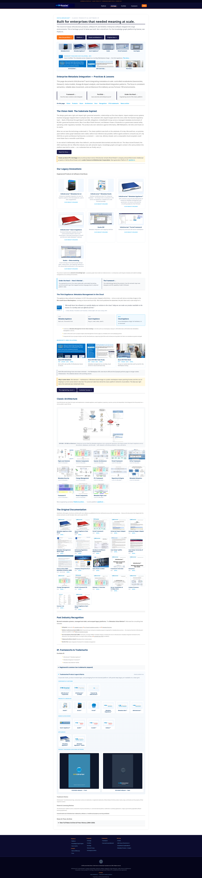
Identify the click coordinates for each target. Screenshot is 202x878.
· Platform (73, 841)
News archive (125, 103)
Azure (81, 103)
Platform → (80, 37)
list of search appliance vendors (91, 627)
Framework (134, 6)
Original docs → (112, 37)
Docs (95, 103)
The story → (126, 58)
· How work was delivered (108, 843)
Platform (103, 6)
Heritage (113, 6)
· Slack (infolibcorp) (75, 850)
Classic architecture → (95, 37)
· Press (72, 853)
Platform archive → (79, 502)
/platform (132, 160)
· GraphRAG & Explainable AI (123, 845)
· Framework (105, 840)
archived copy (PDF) (98, 636)
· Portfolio (89, 843)
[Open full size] (71, 185)
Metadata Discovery (107, 627)
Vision (68, 103)
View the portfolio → (65, 37)
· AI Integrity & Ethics (91, 850)
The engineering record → (67, 390)
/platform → (101, 502)
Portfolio (123, 6)
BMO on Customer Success (81, 632)
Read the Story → (64, 152)
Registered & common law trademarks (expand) (76, 667)
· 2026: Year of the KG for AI (123, 843)
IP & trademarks (113, 103)
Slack (144, 5)
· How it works (74, 846)
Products (75, 103)
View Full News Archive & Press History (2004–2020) (77, 823)
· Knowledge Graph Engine (77, 843)
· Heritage (89, 840)
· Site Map (89, 845)
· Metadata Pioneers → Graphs (124, 848)
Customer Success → (85, 390)
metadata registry (78, 627)
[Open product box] (101, 185)
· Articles (119, 840)
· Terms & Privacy (91, 848)
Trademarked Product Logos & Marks (102, 674)
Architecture (89, 103)
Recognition (103, 103)
